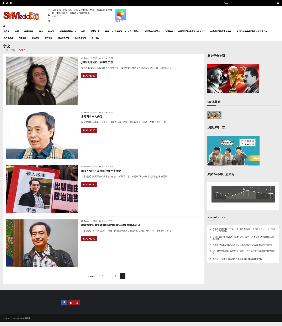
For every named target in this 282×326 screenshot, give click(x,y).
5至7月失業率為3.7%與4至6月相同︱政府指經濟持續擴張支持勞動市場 (244, 249)
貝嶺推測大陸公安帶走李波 (97, 62)
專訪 (41, 31)
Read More (89, 76)
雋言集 (6, 31)
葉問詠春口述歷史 (152, 31)
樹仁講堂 (35, 38)
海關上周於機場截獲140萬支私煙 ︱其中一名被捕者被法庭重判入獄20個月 (243, 235)
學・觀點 (95, 38)
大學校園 (22, 38)
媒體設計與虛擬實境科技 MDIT (191, 31)
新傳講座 (48, 38)
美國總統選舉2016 (67, 31)
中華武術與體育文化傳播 (220, 31)
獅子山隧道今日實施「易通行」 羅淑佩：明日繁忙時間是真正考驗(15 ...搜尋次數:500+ (83, 14)
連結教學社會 (80, 38)
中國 (83, 31)
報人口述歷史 (133, 31)
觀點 (107, 31)
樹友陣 (51, 31)
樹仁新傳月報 (63, 38)
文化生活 (118, 31)
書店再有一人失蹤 (91, 116)
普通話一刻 (95, 31)
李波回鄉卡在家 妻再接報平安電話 (101, 170)
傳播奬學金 (29, 31)
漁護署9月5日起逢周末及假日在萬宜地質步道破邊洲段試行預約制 (242, 242)
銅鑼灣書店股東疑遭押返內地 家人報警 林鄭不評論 (110, 225)
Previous (92, 276)
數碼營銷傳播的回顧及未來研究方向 (252, 31)
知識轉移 (169, 31)
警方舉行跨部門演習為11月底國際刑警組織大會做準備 (237, 256)
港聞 (17, 31)
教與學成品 (8, 38)
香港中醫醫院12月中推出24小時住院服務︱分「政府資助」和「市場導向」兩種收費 (244, 227)
